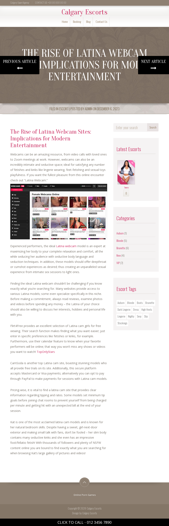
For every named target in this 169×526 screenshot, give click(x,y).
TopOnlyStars (46, 352)
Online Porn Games (85, 494)
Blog (88, 21)
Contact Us (101, 21)
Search (152, 127)
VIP (118, 263)
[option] (126, 178)
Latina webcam (66, 246)
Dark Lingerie (123, 309)
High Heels (146, 309)
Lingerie (121, 316)
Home (65, 21)
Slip (146, 316)
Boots (140, 303)
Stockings (122, 323)
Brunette (120, 248)
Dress (136, 309)
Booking (77, 21)
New (118, 255)
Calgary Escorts (84, 12)
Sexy (139, 316)
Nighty (131, 316)
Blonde (119, 240)
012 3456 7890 (99, 522)
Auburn (120, 233)
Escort (64, 108)
